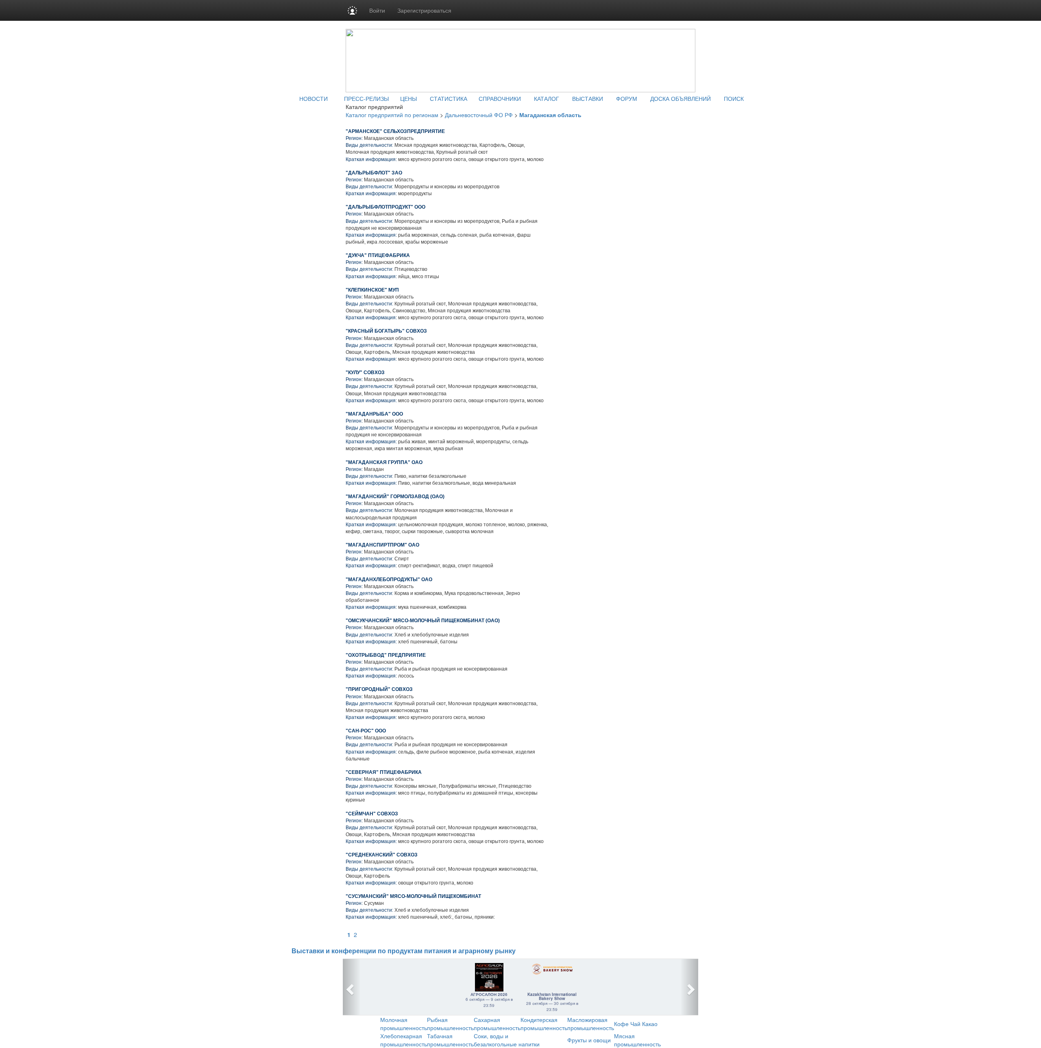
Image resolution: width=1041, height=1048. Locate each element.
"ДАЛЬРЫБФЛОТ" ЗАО (374, 173)
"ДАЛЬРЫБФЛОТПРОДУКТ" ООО (385, 207)
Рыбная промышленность (450, 1023)
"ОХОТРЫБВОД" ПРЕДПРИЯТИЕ (386, 655)
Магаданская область (550, 115)
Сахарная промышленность (497, 1023)
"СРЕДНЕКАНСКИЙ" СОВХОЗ (382, 855)
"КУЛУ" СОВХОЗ (365, 372)
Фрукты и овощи (589, 1040)
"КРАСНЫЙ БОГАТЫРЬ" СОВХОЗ (386, 331)
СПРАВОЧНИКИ (500, 98)
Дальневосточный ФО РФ (479, 115)
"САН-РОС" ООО (366, 731)
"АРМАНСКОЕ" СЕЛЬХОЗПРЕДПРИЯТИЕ (395, 131)
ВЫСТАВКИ (587, 98)
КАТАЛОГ (546, 98)
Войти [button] (377, 10)
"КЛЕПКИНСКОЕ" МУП (372, 290)
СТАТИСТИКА (448, 98)
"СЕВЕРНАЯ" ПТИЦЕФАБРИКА (384, 772)
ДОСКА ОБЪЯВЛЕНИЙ (680, 98)
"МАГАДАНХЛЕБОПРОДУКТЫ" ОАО (389, 579)
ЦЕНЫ (408, 98)
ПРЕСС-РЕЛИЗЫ (366, 98)
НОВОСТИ (313, 98)
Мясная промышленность (637, 1040)
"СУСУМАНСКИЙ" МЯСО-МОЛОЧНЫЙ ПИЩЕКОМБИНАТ (413, 896)
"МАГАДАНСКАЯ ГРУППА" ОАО (384, 462)
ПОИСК (734, 98)
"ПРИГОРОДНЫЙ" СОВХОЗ (379, 689)
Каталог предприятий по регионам (392, 115)
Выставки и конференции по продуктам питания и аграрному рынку (404, 951)
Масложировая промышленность (590, 1023)
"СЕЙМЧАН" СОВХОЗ (372, 814)
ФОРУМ (626, 98)
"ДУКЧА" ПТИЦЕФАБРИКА (378, 255)
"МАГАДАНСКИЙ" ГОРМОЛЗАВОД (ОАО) (395, 496)
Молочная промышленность (403, 1023)
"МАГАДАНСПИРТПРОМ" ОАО (382, 545)
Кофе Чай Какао (636, 1024)
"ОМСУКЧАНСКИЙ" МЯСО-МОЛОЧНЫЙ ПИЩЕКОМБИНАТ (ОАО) (423, 620)
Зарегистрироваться (424, 10)
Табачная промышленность (450, 1040)
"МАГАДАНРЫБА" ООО (374, 414)
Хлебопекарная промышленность (403, 1040)
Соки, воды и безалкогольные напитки (507, 1040)
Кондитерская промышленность (543, 1023)
